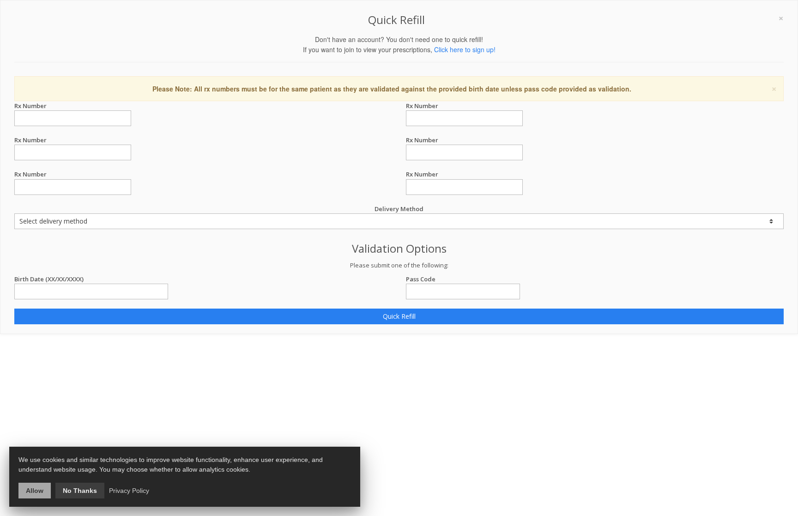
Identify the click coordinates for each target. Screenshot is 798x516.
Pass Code (420, 279)
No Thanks (80, 490)
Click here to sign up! (465, 49)
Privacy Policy (129, 490)
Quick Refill (399, 316)
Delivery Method (399, 209)
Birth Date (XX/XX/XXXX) (49, 279)
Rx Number (30, 106)
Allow (34, 490)
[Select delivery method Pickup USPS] (399, 221)
